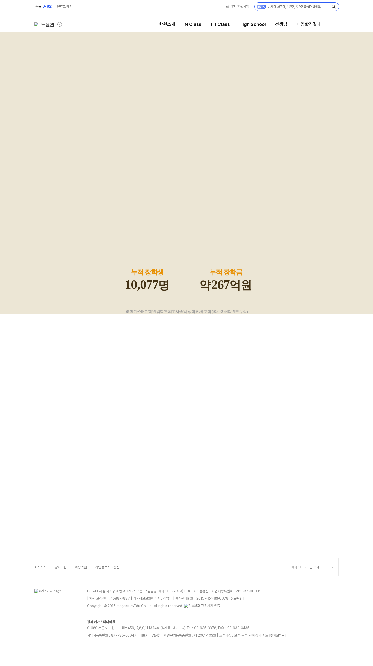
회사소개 (40, 567)
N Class (193, 24)
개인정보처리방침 (107, 567)
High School (252, 24)
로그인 (230, 6)
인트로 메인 (64, 7)
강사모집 (61, 567)
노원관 (47, 24)
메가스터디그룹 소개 (305, 567)
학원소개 (167, 24)
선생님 (281, 24)
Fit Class (220, 24)
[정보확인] (236, 598)
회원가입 (243, 6)
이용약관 (81, 567)
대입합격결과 (309, 24)
